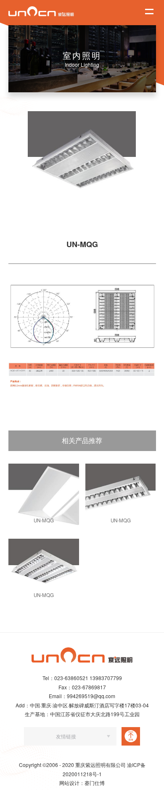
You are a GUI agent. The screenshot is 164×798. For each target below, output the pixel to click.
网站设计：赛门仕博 (82, 782)
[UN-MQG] (43, 495)
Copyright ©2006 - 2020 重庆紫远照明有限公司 (73, 764)
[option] (82, 165)
